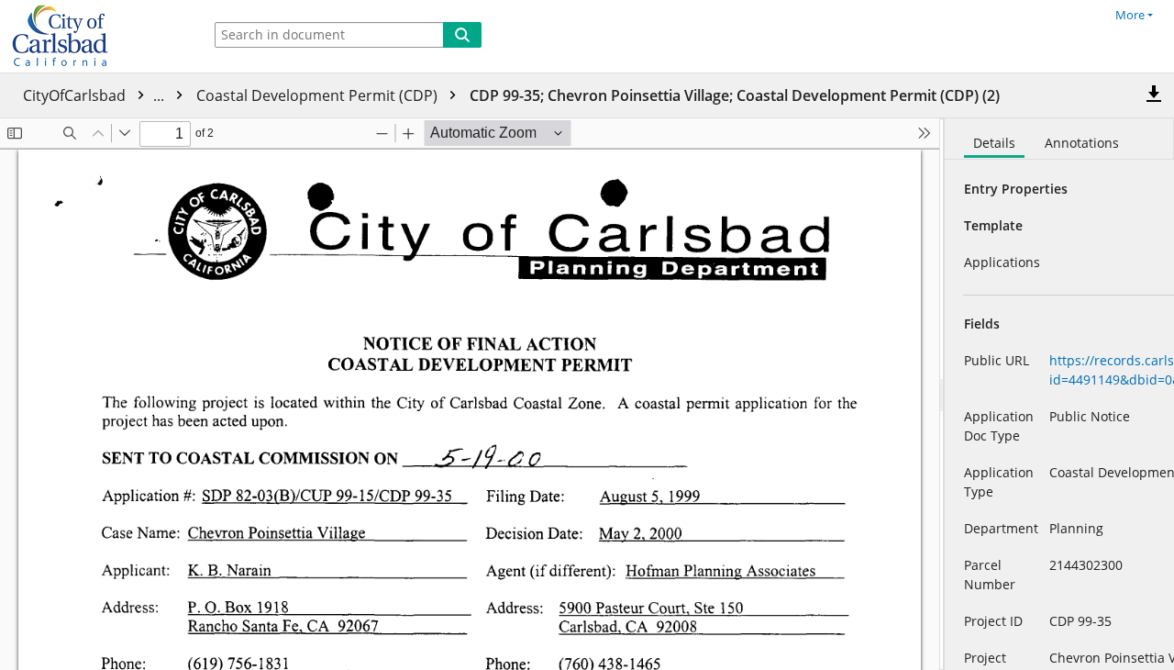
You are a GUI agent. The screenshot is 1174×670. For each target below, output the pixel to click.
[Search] (462, 35)
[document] (1059, 394)
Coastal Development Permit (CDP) (318, 95)
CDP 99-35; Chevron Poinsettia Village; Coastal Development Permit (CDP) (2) (735, 95)
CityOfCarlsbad (95, 95)
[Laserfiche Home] (96, 36)
